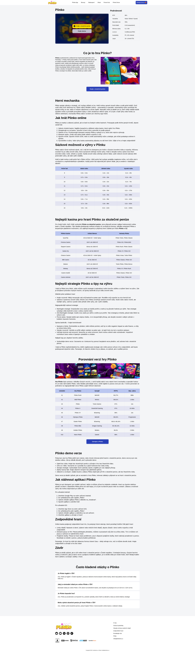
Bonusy (83, 2)
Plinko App (75, 2)
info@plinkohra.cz (118, 638)
